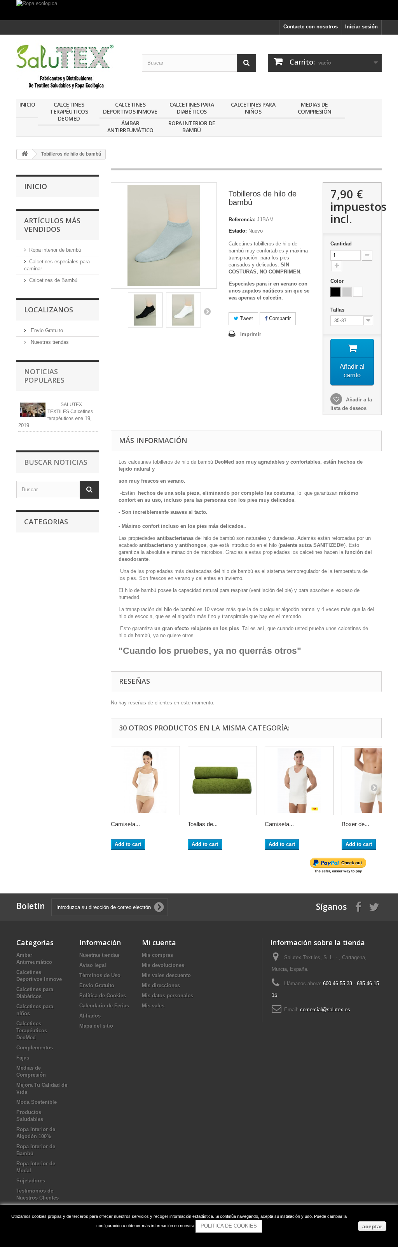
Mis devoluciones (163, 965)
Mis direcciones (161, 985)
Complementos (34, 1048)
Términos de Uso (99, 975)
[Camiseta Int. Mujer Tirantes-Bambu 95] (145, 780)
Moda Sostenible (36, 1102)
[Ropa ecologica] (199, 10)
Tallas (338, 310)
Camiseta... (125, 824)
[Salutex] (73, 64)
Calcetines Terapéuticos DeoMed (69, 111)
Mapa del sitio (96, 1026)
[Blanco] (358, 291)
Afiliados (90, 1016)
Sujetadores (30, 1181)
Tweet (245, 318)
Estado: (238, 231)
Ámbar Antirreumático (130, 126)
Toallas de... (203, 824)
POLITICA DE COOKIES (229, 1226)
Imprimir (250, 334)
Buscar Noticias (55, 462)
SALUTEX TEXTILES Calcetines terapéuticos (70, 411)
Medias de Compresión (315, 108)
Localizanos (48, 309)
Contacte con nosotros (310, 27)
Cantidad (341, 244)
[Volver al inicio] (24, 154)
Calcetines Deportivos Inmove (130, 108)
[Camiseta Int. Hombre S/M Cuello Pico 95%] (299, 780)
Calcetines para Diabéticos (191, 108)
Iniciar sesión (361, 27)
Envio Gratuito (46, 330)
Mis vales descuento (166, 975)
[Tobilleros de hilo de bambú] (145, 310)
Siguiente (207, 311)
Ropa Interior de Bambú (191, 126)
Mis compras (157, 955)
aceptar (372, 1226)
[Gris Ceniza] (346, 291)
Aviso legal (92, 965)
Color (337, 281)
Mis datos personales (167, 995)
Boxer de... (355, 824)
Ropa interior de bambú (55, 250)
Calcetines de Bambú (53, 280)
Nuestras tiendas (49, 342)
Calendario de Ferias (104, 1006)
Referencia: (242, 219)
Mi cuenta (159, 942)
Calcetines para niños (253, 108)
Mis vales (153, 1006)
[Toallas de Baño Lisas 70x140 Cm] (222, 780)
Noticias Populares (44, 376)
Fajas (22, 1058)
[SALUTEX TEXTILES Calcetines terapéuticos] (32, 410)
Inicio (27, 104)
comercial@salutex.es (325, 1009)
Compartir (279, 318)
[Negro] (335, 291)
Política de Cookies (102, 995)
